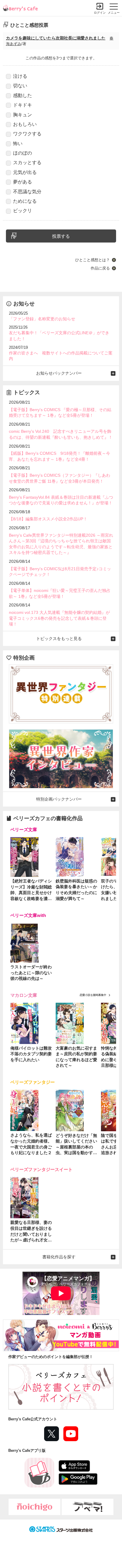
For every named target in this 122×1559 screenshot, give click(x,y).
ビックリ (22, 210)
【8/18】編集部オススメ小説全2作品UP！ (48, 519)
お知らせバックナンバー (59, 373)
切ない (20, 85)
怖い (18, 143)
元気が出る (25, 172)
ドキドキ (22, 104)
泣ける (20, 76)
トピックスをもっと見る (59, 638)
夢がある (22, 181)
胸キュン (22, 114)
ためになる (25, 201)
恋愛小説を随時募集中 (93, 995)
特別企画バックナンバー (59, 799)
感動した (22, 95)
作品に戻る (100, 268)
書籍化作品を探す (59, 1256)
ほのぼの (22, 153)
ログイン (100, 12)
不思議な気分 (27, 191)
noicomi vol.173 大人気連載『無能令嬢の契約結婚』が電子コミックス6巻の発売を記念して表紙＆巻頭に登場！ (59, 618)
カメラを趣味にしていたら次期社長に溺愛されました (55, 38)
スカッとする (27, 162)
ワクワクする (27, 133)
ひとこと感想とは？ (92, 260)
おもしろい (25, 124)
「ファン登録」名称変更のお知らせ (42, 318)
